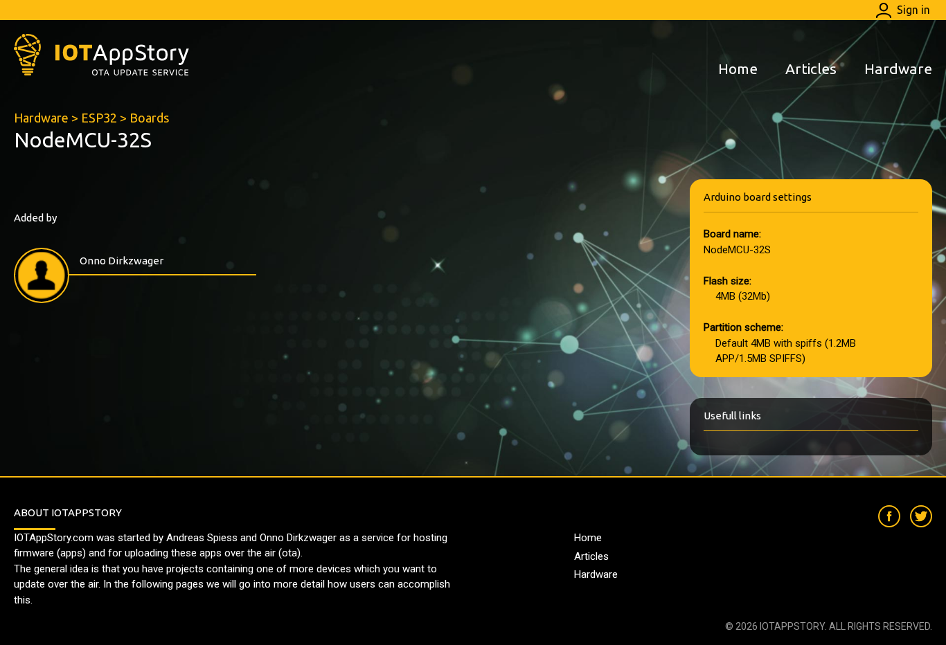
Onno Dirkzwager (121, 260)
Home (738, 68)
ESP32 (99, 118)
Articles (811, 68)
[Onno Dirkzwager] (41, 275)
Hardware (898, 68)
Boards (149, 118)
